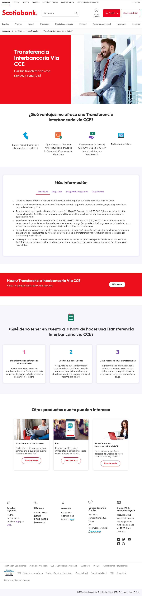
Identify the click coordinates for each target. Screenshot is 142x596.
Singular (16, 2)
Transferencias (32, 31)
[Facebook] (118, 539)
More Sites (135, 2)
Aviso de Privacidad (38, 566)
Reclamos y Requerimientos (17, 581)
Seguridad (121, 573)
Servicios (136, 24)
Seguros (82, 24)
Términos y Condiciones (15, 566)
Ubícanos (117, 284)
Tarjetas (31, 24)
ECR (112, 573)
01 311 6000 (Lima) (40, 514)
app (18, 522)
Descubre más (31, 461)
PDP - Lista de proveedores (30, 573)
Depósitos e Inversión (64, 24)
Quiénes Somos (67, 2)
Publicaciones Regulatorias (115, 566)
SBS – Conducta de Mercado (64, 566)
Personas (6, 2)
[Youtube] (129, 539)
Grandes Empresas (50, 2)
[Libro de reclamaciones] (9, 576)
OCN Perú (85, 566)
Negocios (35, 2)
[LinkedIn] (118, 544)
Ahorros (18, 24)
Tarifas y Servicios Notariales (59, 573)
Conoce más (94, 531)
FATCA (96, 566)
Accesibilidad (82, 573)
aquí (72, 519)
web (9, 525)
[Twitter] (123, 539)
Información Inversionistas (87, 2)
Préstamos (44, 24)
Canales (5, 24)
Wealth (26, 2)
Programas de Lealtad (101, 24)
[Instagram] (123, 544)
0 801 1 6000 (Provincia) (41, 521)
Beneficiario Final (98, 573)
